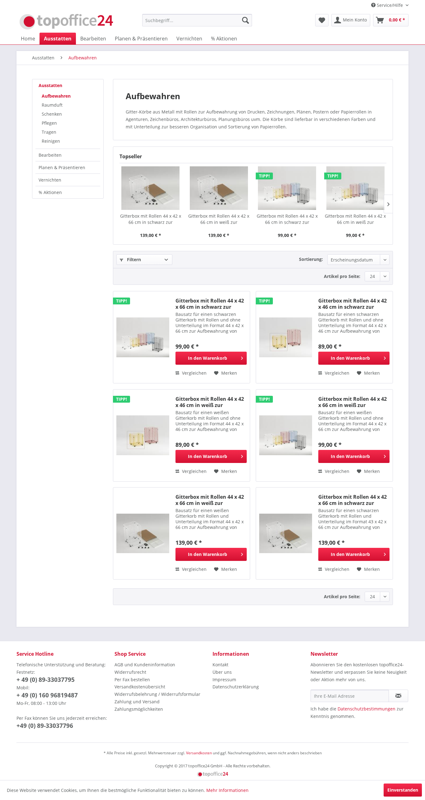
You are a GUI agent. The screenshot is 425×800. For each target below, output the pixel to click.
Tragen (49, 132)
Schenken (52, 114)
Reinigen (51, 141)
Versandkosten (199, 753)
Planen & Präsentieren (62, 167)
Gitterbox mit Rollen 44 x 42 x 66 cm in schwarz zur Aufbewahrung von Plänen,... (150, 219)
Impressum (224, 679)
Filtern (133, 259)
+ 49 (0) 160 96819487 (47, 695)
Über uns (222, 672)
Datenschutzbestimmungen (366, 709)
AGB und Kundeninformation (144, 665)
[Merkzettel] (322, 20)
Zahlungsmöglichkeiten (138, 709)
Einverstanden (402, 790)
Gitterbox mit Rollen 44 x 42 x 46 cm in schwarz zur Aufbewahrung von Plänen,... (352, 304)
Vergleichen (194, 373)
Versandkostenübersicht (139, 687)
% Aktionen (50, 192)
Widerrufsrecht (130, 672)
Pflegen (49, 123)
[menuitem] (197, 20)
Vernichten (50, 180)
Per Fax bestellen (132, 679)
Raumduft (52, 105)
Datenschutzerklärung (236, 687)
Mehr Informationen (227, 790)
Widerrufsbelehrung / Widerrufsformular (157, 694)
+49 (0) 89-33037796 (44, 726)
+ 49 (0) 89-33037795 (45, 680)
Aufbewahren (56, 96)
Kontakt (220, 665)
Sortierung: (311, 259)
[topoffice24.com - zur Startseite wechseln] (66, 22)
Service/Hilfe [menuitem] (390, 5)
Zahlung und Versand (137, 702)
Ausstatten (50, 85)
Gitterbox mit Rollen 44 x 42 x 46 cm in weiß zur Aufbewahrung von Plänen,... (209, 402)
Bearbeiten (50, 155)
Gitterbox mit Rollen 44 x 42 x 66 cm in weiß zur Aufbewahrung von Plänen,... (218, 219)
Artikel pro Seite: (342, 276)
